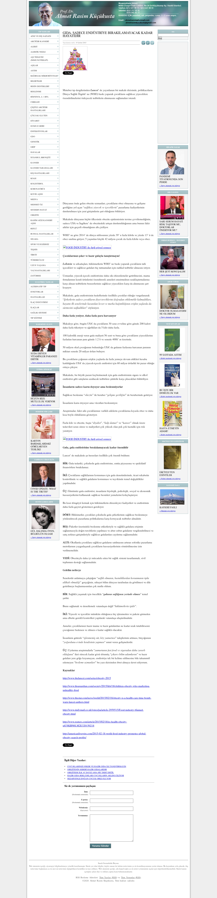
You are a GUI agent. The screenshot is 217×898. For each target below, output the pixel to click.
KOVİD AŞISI (37, 194)
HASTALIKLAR (38, 297)
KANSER (35, 162)
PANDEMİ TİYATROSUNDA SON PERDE (171, 179)
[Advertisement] (108, 127)
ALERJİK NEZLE (38, 51)
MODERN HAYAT (39, 209)
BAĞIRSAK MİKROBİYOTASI (44, 75)
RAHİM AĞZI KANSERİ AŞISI (41, 222)
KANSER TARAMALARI (42, 167)
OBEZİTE (35, 215)
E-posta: (80, 801)
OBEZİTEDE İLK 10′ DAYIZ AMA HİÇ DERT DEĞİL (90, 772)
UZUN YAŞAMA (38, 265)
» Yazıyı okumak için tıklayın (41, 362)
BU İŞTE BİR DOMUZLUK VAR (169, 391)
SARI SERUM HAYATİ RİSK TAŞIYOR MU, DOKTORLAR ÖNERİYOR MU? (171, 226)
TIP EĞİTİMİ (36, 317)
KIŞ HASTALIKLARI (40, 173)
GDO (33, 136)
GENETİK (35, 141)
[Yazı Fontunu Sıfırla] (152, 42)
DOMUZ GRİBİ (37, 126)
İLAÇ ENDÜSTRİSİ (39, 302)
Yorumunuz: (83, 815)
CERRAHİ (35, 102)
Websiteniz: (83, 808)
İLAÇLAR (35, 307)
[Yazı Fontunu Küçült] (148, 42)
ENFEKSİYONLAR (39, 131)
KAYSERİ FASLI (168, 507)
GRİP (33, 146)
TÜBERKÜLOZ (37, 260)
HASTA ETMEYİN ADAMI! (169, 430)
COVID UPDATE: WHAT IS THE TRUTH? (43, 490)
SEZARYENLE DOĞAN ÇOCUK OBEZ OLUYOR (89, 778)
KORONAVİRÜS (38, 188)
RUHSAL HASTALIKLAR (42, 233)
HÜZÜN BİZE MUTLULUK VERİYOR (43, 400)
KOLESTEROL (37, 183)
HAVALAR (35, 152)
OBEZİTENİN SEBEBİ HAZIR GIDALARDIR (87, 769)
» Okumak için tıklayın (167, 511)
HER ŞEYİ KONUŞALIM (172, 271)
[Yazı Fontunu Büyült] (143, 42)
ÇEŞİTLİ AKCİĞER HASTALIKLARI (39, 109)
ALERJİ (34, 46)
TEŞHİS (34, 249)
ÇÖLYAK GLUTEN (39, 115)
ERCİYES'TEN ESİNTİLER (167, 474)
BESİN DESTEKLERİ (40, 86)
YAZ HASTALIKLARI (40, 270)
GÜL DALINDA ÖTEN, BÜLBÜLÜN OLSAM (43, 532)
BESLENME (36, 91)
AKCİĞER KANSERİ (40, 41)
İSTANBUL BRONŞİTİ (40, 157)
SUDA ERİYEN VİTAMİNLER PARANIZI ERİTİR (44, 356)
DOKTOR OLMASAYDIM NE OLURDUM (173, 312)
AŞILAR (34, 65)
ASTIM (34, 70)
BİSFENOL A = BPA (39, 96)
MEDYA (34, 199)
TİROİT (34, 254)
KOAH (33, 178)
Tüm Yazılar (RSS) (108, 877)
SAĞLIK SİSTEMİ (38, 312)
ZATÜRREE (36, 275)
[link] (87, 247)
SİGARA (34, 239)
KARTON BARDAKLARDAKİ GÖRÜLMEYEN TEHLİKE (41, 445)
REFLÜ (34, 228)
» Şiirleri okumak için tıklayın (170, 478)
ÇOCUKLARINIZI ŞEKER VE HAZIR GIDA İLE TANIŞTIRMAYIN (96, 766)
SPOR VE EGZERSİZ (40, 244)
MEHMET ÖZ (37, 204)
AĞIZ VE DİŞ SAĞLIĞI (41, 36)
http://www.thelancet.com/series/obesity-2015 (87, 678)
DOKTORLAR (37, 291)
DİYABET (35, 120)
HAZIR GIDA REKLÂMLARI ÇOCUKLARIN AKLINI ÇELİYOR (95, 775)
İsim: (80, 793)
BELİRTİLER (36, 81)
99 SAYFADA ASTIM (170, 354)
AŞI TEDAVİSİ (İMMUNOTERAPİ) (39, 58)
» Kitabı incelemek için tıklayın (170, 358)
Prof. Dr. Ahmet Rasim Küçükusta (108, 13)
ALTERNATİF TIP (38, 286)
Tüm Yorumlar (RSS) (131, 877)
